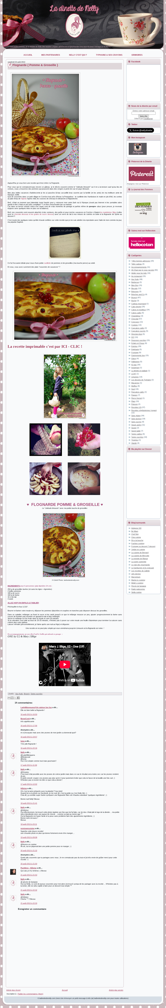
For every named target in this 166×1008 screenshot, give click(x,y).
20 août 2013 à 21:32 (29, 851)
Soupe (133, 428)
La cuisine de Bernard (139, 553)
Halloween (135, 362)
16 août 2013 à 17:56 (29, 726)
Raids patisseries (138, 589)
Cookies (134, 325)
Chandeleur (135, 316)
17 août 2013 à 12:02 (29, 784)
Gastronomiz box (138, 355)
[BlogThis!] (12, 697)
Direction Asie (136, 334)
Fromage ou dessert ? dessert (143, 546)
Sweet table (135, 431)
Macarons (135, 383)
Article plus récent (13, 990)
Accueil (65, 990)
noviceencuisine (28, 828)
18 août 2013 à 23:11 (29, 824)
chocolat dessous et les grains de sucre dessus (33, 214)
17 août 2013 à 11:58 (29, 765)
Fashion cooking (137, 543)
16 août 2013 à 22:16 (29, 748)
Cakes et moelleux (138, 310)
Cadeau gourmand (138, 304)
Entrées (134, 346)
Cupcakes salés (137, 328)
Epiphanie (135, 349)
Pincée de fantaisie (138, 586)
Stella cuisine (136, 592)
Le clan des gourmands (140, 565)
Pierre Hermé (136, 398)
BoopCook (25, 719)
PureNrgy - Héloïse (28, 868)
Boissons (135, 291)
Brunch (27, 694)
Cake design (136, 307)
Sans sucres (136, 422)
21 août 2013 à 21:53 (29, 875)
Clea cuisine (136, 537)
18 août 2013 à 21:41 (29, 803)
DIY (132, 337)
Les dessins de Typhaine (141, 380)
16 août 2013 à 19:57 (29, 737)
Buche (133, 301)
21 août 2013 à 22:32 (29, 890)
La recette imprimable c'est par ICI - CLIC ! (45, 346)
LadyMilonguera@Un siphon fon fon (36, 707)
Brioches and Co (137, 294)
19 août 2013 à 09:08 (29, 837)
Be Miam (134, 531)
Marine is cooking (138, 580)
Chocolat (134, 319)
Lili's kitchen (136, 574)
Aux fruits (19, 694)
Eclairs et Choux (137, 343)
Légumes (135, 377)
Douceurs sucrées (138, 340)
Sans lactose (136, 419)
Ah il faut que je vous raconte (142, 270)
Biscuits (134, 288)
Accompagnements (139, 267)
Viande (134, 443)
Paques (134, 395)
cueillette (47, 263)
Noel (133, 389)
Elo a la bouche (137, 540)
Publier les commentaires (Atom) (30, 994)
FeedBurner (148, 119)
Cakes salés (136, 313)
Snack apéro (136, 425)
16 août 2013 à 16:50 (29, 714)
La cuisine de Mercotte (140, 556)
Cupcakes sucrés (138, 331)
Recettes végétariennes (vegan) (144, 410)
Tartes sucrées (36, 694)
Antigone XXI (136, 528)
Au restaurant (136, 276)
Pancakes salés (137, 392)
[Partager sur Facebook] (18, 697)
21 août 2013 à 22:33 (29, 903)
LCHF (133, 374)
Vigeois (24, 199)
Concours (135, 322)
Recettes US (136, 407)
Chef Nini (134, 534)
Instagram (135, 368)
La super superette (138, 562)
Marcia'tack (135, 577)
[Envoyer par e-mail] (9, 697)
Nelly (23, 752)
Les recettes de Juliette (140, 571)
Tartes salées (136, 434)
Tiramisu (134, 440)
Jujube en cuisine (138, 549)
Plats (133, 401)
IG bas (134, 365)
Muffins (134, 386)
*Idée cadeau (136, 264)
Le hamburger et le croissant (142, 568)
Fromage (134, 352)
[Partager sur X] (15, 697)
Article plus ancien (116, 990)
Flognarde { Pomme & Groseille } (35, 65)
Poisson (134, 404)
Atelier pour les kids (139, 273)
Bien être (134, 285)
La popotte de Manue (139, 559)
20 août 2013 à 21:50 (29, 864)
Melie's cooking (137, 583)
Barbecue (135, 282)
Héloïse (24, 788)
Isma (23, 741)
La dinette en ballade (139, 371)
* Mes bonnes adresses (140, 261)
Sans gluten (136, 416)
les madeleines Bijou (108, 212)
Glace (133, 358)
